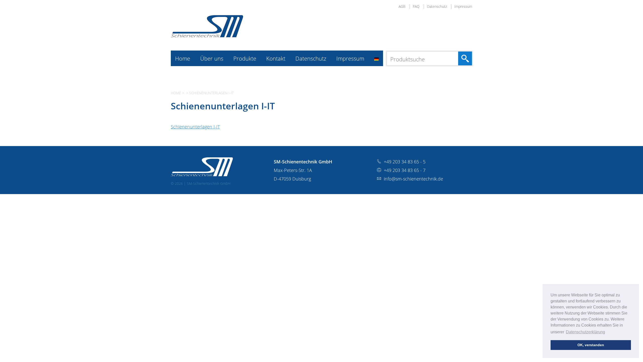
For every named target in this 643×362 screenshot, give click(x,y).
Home (182, 58)
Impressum (463, 6)
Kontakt (275, 58)
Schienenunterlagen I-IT (195, 127)
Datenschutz (437, 6)
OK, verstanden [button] (590, 345)
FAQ (416, 6)
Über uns (211, 58)
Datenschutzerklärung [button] (585, 332)
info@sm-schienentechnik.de (413, 179)
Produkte (244, 58)
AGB (402, 6)
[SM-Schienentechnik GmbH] (207, 36)
